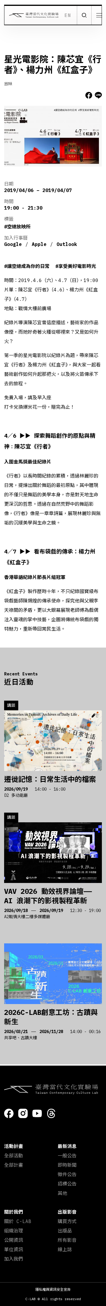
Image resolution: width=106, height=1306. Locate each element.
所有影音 (67, 1240)
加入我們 (13, 1259)
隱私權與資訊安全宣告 (53, 1289)
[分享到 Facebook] (88, 95)
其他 (62, 1193)
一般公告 (67, 1156)
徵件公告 (67, 1174)
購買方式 (67, 1221)
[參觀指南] (94, 74)
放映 (8, 83)
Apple (39, 244)
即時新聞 (67, 1165)
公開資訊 (13, 1240)
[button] (84, 15)
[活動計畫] (94, 34)
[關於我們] (94, 113)
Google (13, 244)
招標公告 (67, 1184)
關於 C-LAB (17, 1221)
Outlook (67, 244)
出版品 (65, 1231)
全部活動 (13, 1156)
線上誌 (65, 1249)
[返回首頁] (31, 15)
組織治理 (13, 1231)
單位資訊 (13, 1249)
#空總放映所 (17, 227)
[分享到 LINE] (98, 95)
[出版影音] (94, 133)
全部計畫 (13, 1165)
